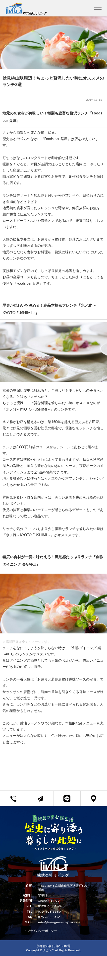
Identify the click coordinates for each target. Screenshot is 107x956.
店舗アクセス (97, 801)
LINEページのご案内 (70, 801)
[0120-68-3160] (13, 798)
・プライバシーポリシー (40, 930)
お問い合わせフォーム (44, 801)
